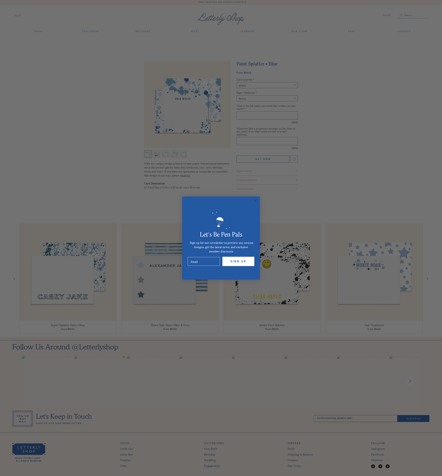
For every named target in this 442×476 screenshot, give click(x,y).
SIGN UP (238, 261)
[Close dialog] (255, 201)
